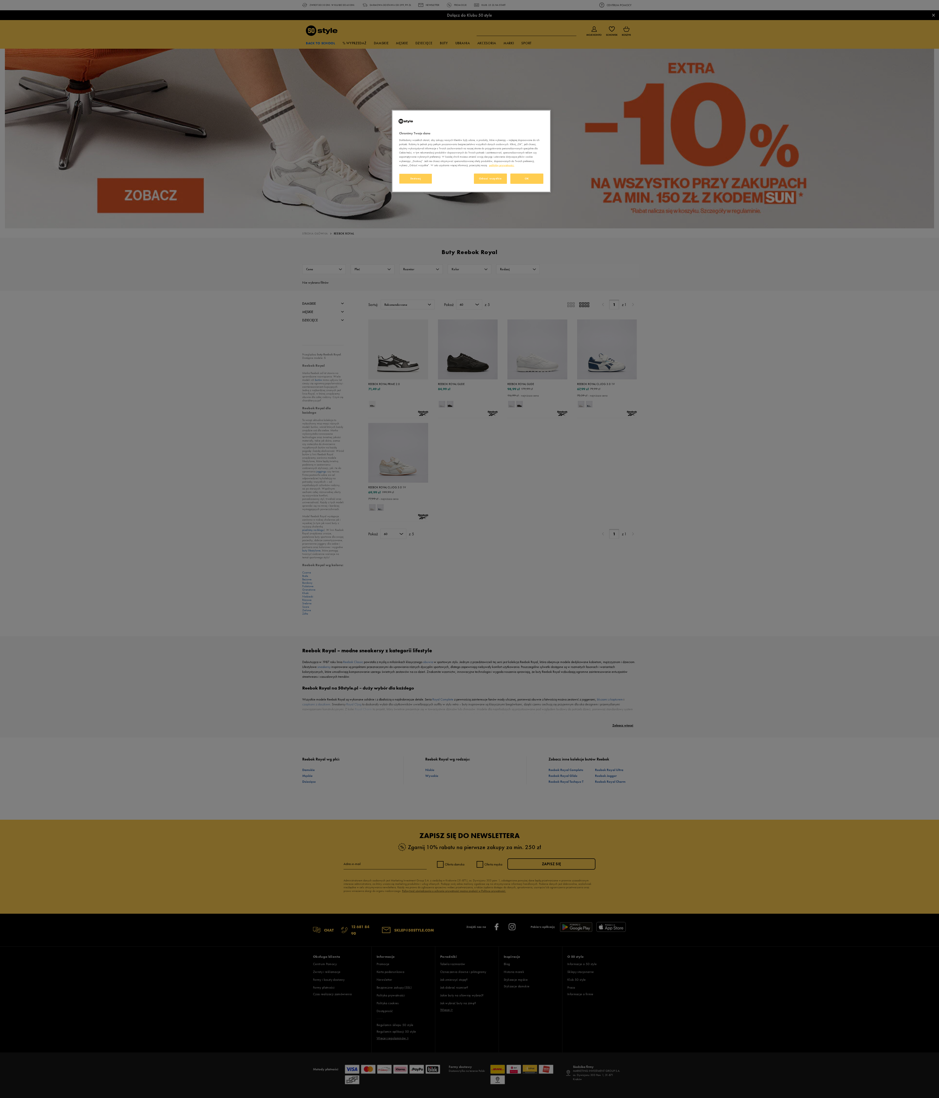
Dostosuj (415, 178)
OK (527, 178)
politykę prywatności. (501, 165)
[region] (471, 151)
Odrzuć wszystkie (490, 178)
